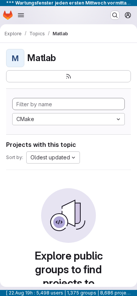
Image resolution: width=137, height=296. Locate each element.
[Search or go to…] (114, 15)
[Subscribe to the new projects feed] (68, 76)
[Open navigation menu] (21, 15)
